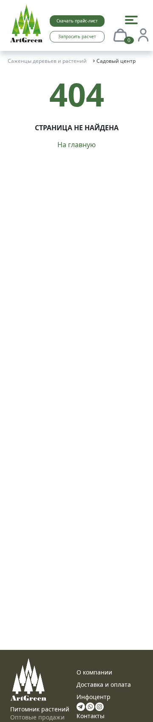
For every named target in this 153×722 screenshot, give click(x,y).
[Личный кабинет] (143, 34)
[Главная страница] (26, 22)
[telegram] (80, 706)
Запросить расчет (77, 36)
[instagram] (99, 706)
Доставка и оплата (103, 684)
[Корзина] (120, 34)
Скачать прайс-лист (77, 21)
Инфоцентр (93, 697)
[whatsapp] (90, 706)
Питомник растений (39, 709)
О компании (94, 672)
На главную (76, 144)
